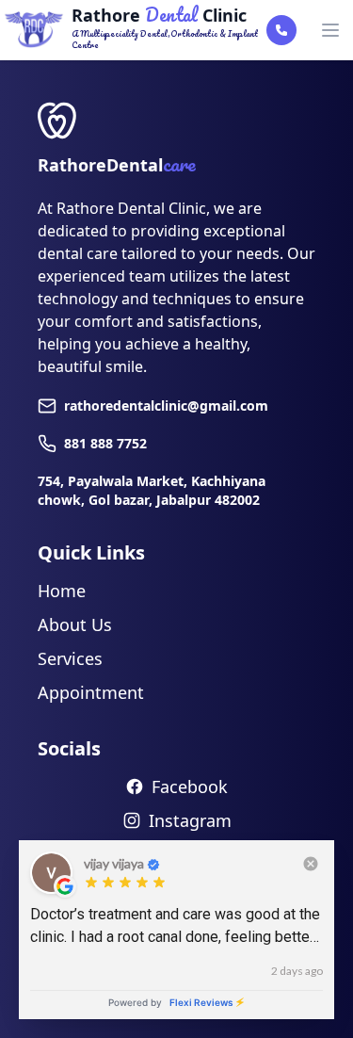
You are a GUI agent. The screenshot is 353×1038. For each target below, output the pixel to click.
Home (62, 590)
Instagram (190, 820)
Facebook (190, 786)
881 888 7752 (105, 443)
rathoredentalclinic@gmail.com (166, 405)
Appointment (91, 692)
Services (70, 658)
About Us (75, 624)
